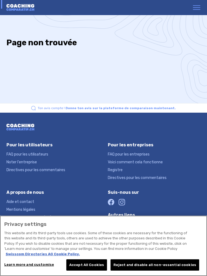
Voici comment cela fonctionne (135, 162)
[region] (103, 246)
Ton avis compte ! (107, 108)
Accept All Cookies (86, 265)
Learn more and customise (29, 265)
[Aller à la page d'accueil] (27, 7)
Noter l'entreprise (21, 162)
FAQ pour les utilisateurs (27, 154)
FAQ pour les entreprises (129, 154)
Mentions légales (20, 209)
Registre (115, 170)
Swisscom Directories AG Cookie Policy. (43, 254)
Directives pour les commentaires (35, 170)
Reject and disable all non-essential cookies (154, 265)
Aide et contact (20, 201)
